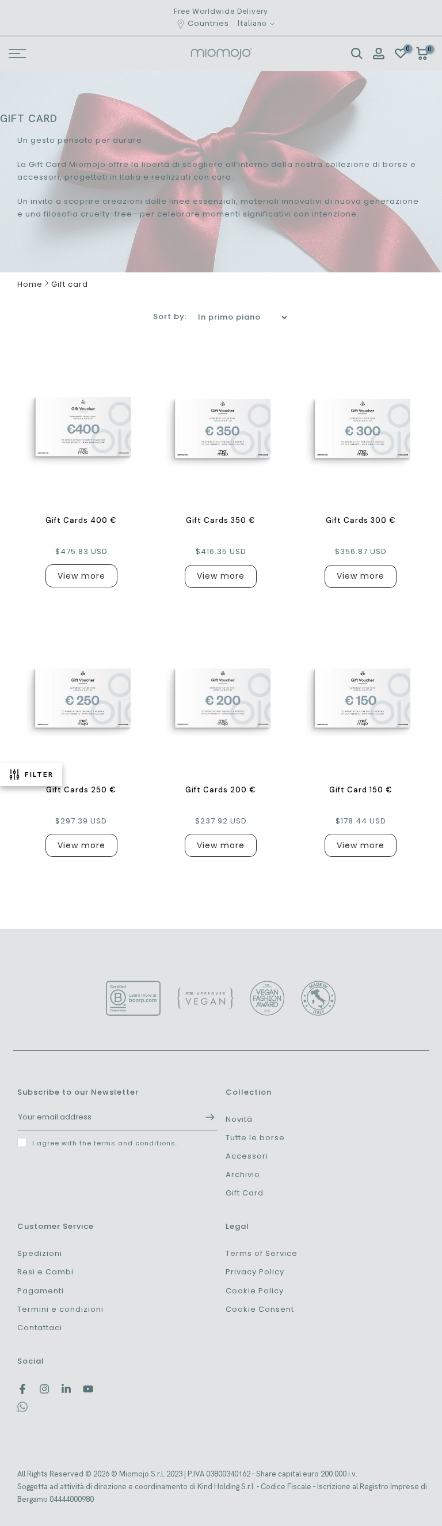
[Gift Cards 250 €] (81, 696)
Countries (208, 23)
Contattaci (39, 1327)
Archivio (243, 1174)
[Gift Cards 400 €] (81, 426)
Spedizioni (39, 1253)
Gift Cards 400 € (81, 520)
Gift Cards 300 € (361, 520)
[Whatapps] (22, 1409)
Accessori (247, 1156)
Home (30, 284)
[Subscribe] (204, 1117)
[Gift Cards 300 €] (360, 426)
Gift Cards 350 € (221, 520)
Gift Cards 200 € (220, 790)
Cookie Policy (255, 1290)
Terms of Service (262, 1253)
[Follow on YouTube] (88, 1389)
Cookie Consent (260, 1309)
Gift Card (245, 1192)
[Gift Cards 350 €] (221, 426)
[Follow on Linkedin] (66, 1389)
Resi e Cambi (45, 1271)
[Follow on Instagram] (44, 1389)
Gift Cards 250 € (81, 790)
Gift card (69, 284)
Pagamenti (40, 1290)
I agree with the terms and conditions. (104, 1143)
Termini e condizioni (60, 1309)
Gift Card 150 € (361, 790)
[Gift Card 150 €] (360, 696)
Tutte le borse (255, 1137)
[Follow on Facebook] (22, 1389)
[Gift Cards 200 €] (221, 696)
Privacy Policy (255, 1271)
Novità (239, 1119)
